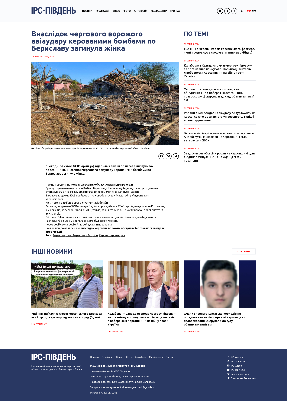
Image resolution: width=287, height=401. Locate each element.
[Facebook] (161, 156)
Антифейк (141, 11)
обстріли (92, 235)
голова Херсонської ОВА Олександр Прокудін (102, 184)
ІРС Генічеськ (237, 361)
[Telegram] (175, 156)
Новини (87, 11)
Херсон (103, 235)
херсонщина (117, 235)
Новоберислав (75, 235)
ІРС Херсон (236, 357)
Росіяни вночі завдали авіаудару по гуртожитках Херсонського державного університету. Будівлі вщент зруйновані (219, 116)
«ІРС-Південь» (122, 371)
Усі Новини (243, 251)
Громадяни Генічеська (243, 378)
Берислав (59, 235)
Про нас (175, 11)
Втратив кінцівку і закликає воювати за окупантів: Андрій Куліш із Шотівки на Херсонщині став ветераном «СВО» (219, 136)
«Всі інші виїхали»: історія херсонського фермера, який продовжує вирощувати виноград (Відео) (219, 50)
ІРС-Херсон (236, 365)
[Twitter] (168, 156)
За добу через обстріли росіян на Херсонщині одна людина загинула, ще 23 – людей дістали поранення (219, 157)
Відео (116, 11)
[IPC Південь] (53, 11)
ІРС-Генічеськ (237, 370)
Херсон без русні (239, 374)
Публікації (103, 11)
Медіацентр (159, 11)
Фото (127, 11)
